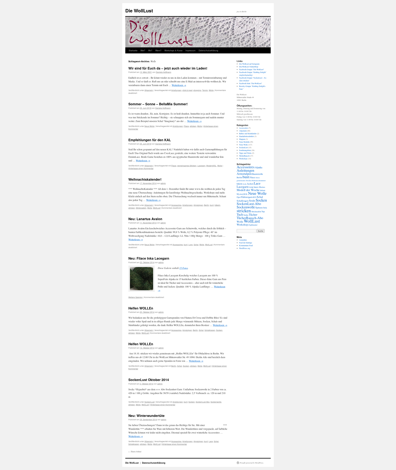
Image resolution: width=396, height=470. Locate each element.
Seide (252, 200)
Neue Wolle (149, 126)
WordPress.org (244, 248)
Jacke (245, 184)
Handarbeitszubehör (246, 136)
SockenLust (149, 401)
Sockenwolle (216, 401)
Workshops (243, 158)
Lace (211, 441)
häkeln (217, 205)
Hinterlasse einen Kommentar (140, 168)
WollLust (156, 208)
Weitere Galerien (135, 297)
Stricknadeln (141, 208)
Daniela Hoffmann (163, 72)
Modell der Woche (248, 190)
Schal (196, 244)
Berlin (206, 205)
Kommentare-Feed (246, 245)
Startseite (133, 50)
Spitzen (259, 207)
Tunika (245, 215)
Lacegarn (201, 165)
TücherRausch (244, 155)
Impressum (190, 50)
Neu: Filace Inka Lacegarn (148, 258)
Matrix (256, 187)
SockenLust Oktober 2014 (148, 379)
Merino (262, 187)
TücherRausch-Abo (250, 217)
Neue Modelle (244, 142)
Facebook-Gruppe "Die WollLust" (251, 69)
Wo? (150, 50)
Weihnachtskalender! (144, 179)
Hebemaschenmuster (259, 180)
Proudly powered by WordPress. (252, 462)
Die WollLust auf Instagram (249, 64)
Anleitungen (176, 90)
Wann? (158, 50)
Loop (190, 244)
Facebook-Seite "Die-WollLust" (250, 83)
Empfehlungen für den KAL (149, 139)
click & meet (187, 90)
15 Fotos (183, 268)
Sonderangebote (245, 150)
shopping (197, 90)
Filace (186, 126)
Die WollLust (139, 10)
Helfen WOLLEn (140, 308)
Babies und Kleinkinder (247, 133)
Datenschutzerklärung (208, 50)
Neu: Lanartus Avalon (145, 218)
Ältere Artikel (134, 451)
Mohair (262, 190)
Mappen (242, 139)
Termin (205, 90)
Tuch (240, 214)
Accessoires (176, 205)
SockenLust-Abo (203, 401)
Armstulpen (198, 205)
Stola (265, 207)
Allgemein (148, 90)
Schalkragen (209, 330)
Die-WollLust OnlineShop (248, 66)
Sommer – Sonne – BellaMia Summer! (158, 104)
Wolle (211, 90)
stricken (193, 126)
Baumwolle (257, 173)
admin (163, 183)
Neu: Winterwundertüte (146, 415)
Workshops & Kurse (173, 50)
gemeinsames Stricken (186, 165)
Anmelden (243, 240)
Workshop (242, 224)
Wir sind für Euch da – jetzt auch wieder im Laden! (167, 68)
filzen (258, 177)
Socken (219, 330)
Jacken (250, 183)
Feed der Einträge (245, 242)
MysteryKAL (211, 165)
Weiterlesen (179, 85)
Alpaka (258, 167)
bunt (212, 205)
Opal (239, 197)
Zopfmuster (252, 225)
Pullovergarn (246, 196)
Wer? (142, 50)
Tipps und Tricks (245, 153)
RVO (254, 197)
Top (263, 211)
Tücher (253, 214)
